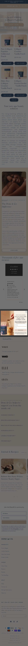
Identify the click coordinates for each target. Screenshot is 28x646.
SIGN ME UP (20, 330)
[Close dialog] (26, 312)
